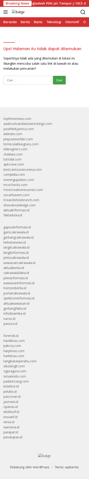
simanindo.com (14, 376)
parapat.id (10, 432)
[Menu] (6, 12)
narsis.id (9, 318)
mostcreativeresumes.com (23, 190)
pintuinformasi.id (15, 278)
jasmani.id (10, 402)
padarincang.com (16, 381)
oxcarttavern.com (16, 195)
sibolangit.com (14, 366)
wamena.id (11, 427)
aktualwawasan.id (16, 303)
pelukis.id (10, 391)
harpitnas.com (13, 351)
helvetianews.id (14, 242)
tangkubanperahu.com (20, 361)
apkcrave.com (13, 164)
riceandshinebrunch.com (21, 200)
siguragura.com (14, 371)
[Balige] (18, 12)
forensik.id (10, 335)
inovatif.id (10, 417)
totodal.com (12, 159)
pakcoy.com (12, 345)
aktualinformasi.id (16, 210)
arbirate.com (12, 134)
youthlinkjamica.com (18, 129)
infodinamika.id (14, 313)
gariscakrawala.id (16, 232)
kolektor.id (11, 386)
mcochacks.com (15, 185)
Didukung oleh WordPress (29, 467)
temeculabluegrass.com (21, 144)
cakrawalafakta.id (16, 273)
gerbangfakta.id (14, 308)
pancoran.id (12, 396)
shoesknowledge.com (19, 205)
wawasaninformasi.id (18, 283)
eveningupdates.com (18, 180)
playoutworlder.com (18, 139)
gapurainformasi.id (17, 227)
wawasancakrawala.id (19, 263)
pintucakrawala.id (16, 257)
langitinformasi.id (16, 252)
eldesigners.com (15, 149)
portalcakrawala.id (16, 293)
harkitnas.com (13, 356)
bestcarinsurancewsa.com (22, 169)
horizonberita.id (14, 288)
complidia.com (14, 174)
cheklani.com (13, 154)
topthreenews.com (17, 118)
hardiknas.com (14, 340)
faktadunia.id (12, 215)
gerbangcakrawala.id (18, 237)
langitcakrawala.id (16, 247)
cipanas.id (10, 407)
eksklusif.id (11, 412)
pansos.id (10, 323)
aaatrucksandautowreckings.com (27, 123)
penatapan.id (12, 437)
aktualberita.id (13, 268)
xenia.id (8, 422)
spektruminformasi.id (18, 298)
